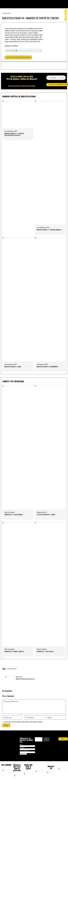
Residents (11, 512)
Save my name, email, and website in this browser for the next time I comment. (23, 722)
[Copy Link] (65, 10)
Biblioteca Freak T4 (11, 668)
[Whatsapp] (65, 19)
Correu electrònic (25, 750)
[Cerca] (46, 739)
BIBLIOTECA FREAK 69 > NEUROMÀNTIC (47, 367)
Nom (21, 744)
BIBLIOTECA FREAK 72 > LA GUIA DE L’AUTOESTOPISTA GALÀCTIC (14, 134)
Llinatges (22, 747)
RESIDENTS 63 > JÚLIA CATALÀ (45, 651)
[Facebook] (65, 16)
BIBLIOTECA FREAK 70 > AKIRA (12, 367)
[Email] (65, 13)
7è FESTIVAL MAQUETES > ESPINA (46, 514)
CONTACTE (63, 739)
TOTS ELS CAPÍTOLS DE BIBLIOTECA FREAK (18, 57)
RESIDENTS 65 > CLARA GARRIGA (13, 514)
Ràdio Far (6, 512)
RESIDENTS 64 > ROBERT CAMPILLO (14, 651)
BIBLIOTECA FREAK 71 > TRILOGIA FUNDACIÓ (49, 230)
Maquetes (39, 512)
